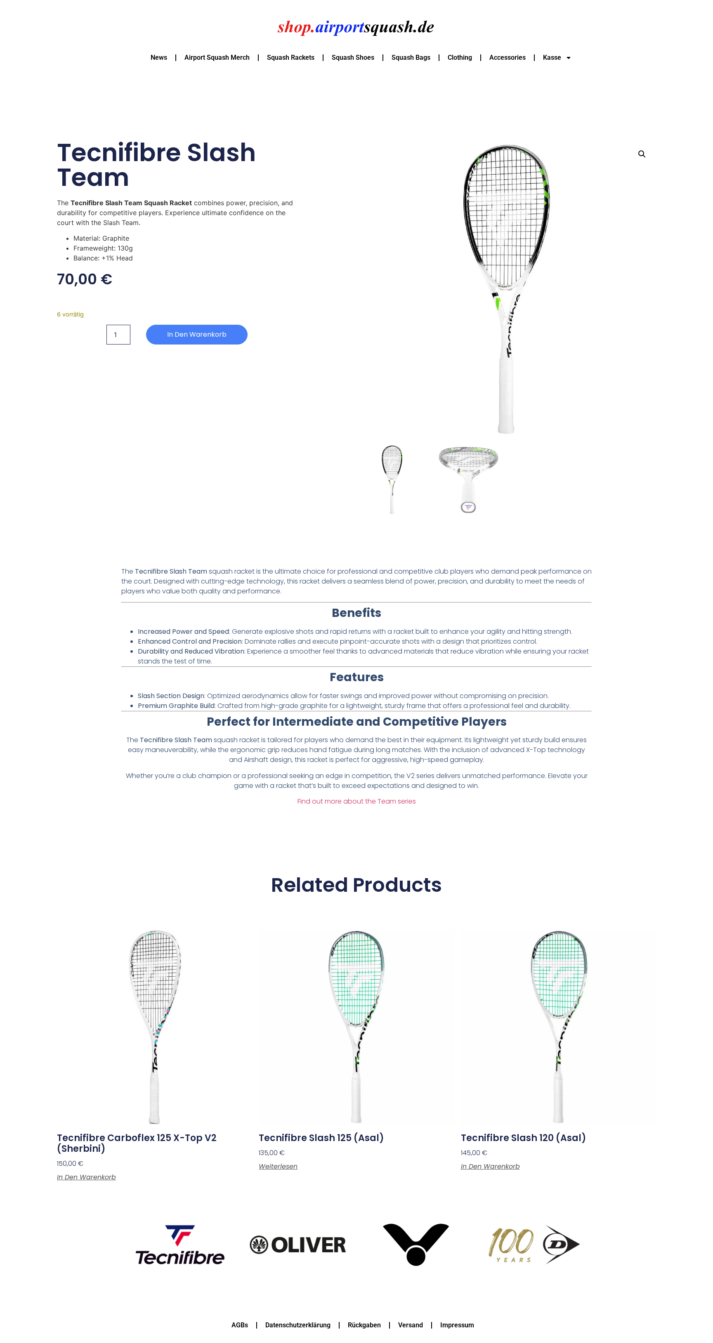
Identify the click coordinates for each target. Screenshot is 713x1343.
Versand (410, 1325)
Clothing (460, 57)
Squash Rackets (290, 57)
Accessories (507, 57)
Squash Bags (411, 57)
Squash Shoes (353, 57)
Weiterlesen (278, 1166)
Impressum (457, 1325)
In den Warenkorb (197, 334)
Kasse (552, 57)
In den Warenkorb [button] (86, 1177)
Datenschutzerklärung (298, 1325)
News (159, 57)
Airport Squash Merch (217, 57)
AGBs (239, 1325)
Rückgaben (364, 1325)
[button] (642, 154)
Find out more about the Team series (356, 801)
